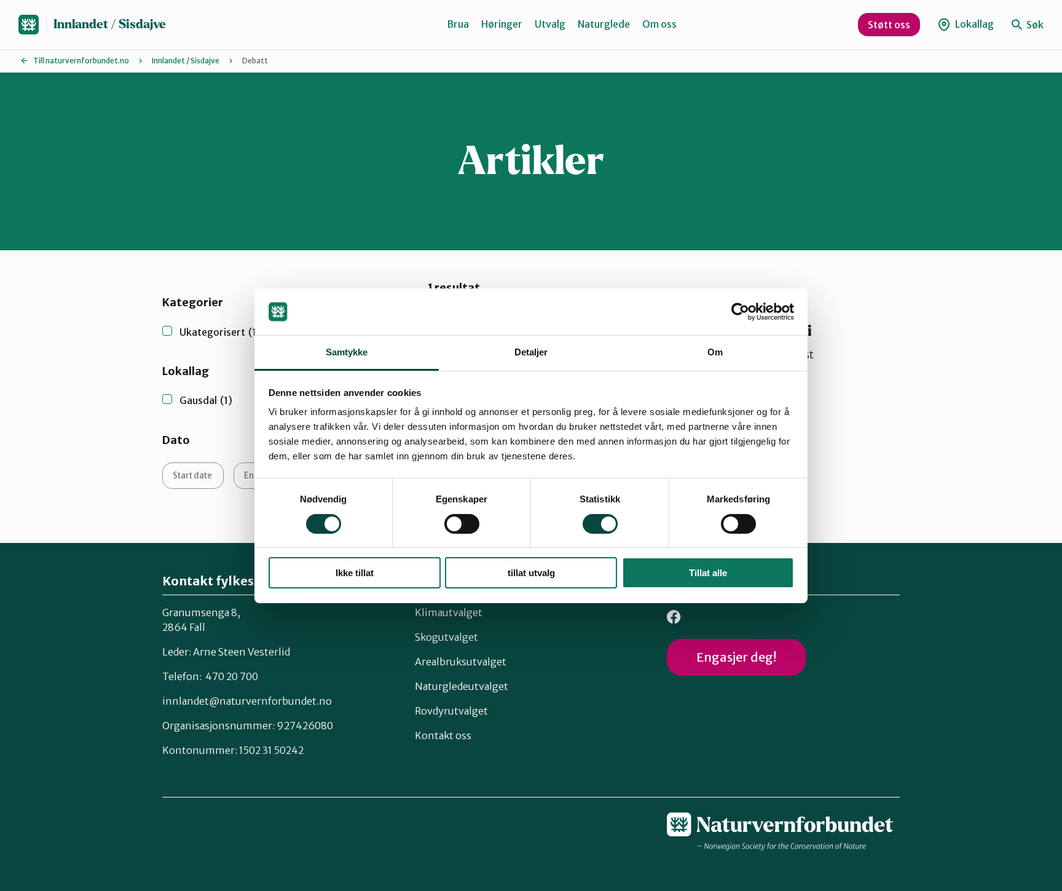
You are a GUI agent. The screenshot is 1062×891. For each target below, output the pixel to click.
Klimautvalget (448, 612)
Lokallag (973, 24)
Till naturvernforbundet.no (81, 60)
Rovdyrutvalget (451, 711)
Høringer (501, 24)
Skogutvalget (446, 637)
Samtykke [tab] (347, 352)
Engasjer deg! (736, 657)
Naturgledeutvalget (461, 686)
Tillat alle (708, 573)
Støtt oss (889, 24)
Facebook (674, 617)
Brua (458, 24)
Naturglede (604, 24)
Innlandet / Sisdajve (109, 24)
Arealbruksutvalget (460, 661)
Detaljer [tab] (531, 352)
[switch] (461, 524)
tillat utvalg (531, 573)
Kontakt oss (443, 735)
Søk (1034, 24)
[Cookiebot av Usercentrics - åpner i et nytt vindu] (740, 312)
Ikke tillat (355, 573)
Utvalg (550, 24)
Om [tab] (715, 352)
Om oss (659, 24)
